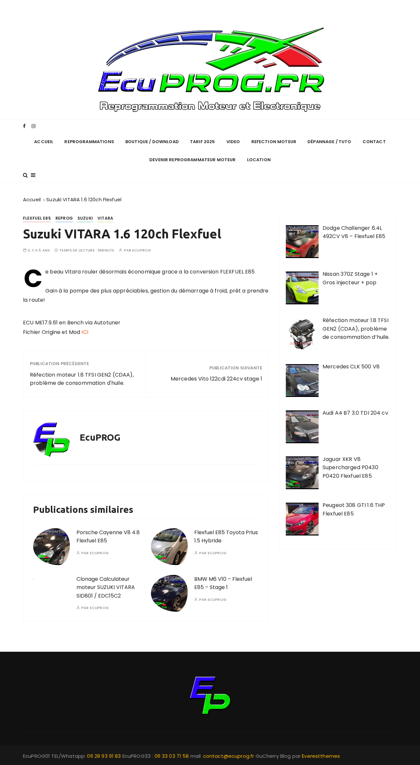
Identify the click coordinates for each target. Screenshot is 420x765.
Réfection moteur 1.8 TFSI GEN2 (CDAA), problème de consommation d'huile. (82, 379)
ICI (84, 332)
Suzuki (85, 218)
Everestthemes (321, 756)
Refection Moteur (273, 142)
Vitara (105, 218)
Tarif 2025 (202, 142)
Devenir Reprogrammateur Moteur (192, 160)
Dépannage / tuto (329, 142)
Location (259, 160)
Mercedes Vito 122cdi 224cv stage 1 (216, 378)
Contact (374, 142)
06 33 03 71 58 (172, 756)
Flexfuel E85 (37, 218)
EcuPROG (141, 250)
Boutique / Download (152, 142)
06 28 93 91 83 (104, 756)
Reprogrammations (89, 142)
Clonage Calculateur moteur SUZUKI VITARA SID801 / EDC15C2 (105, 587)
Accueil (43, 142)
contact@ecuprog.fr (228, 756)
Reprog (64, 218)
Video (233, 142)
